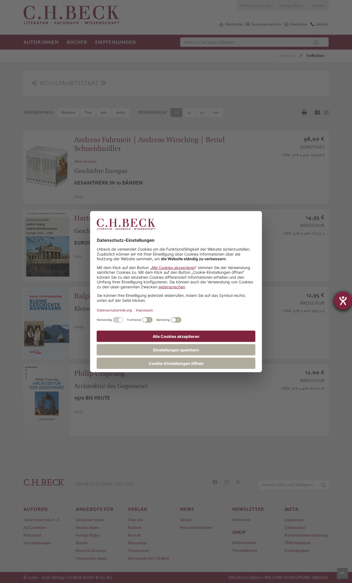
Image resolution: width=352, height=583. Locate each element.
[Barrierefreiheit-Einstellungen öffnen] (343, 301)
